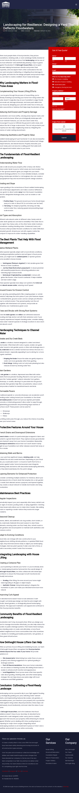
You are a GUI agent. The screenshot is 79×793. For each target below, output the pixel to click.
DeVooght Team (12, 31)
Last (66, 61)
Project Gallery (50, 761)
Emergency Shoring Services (63, 87)
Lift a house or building (61, 79)
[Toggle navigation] (64, 4)
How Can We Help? (58, 109)
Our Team (68, 752)
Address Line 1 (55, 96)
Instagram (12, 771)
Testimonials (69, 755)
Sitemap (66, 786)
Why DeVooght (70, 749)
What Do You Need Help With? (61, 77)
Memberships (69, 761)
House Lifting (50, 749)
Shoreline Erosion (51, 763)
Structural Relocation (52, 752)
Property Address (58, 91)
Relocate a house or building (62, 82)
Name (54, 56)
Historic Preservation (52, 758)
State (66, 101)
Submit (64, 138)
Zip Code (54, 106)
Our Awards (69, 758)
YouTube (25, 771)
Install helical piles (59, 85)
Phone (54, 64)
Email (54, 70)
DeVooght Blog (70, 763)
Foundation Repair (51, 755)
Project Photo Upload (58, 122)
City (53, 101)
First (53, 61)
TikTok (19, 771)
